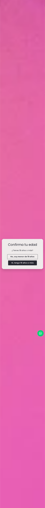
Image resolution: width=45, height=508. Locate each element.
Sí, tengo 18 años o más (22, 262)
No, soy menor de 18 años (22, 256)
